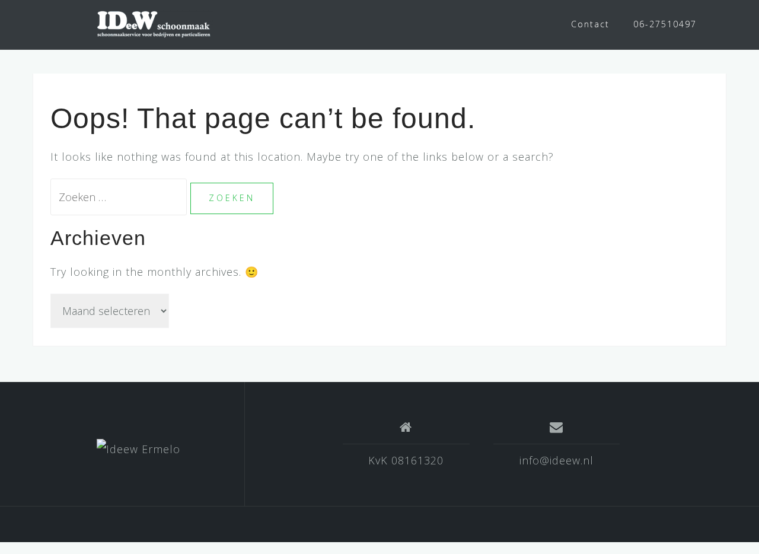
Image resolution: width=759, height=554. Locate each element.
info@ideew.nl (556, 460)
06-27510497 (665, 24)
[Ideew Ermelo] (138, 448)
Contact (590, 24)
